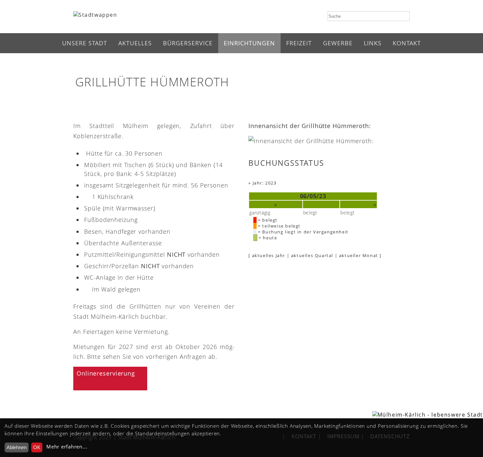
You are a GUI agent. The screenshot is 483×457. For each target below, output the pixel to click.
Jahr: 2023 (265, 183)
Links (372, 43)
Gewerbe (338, 43)
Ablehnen (17, 447)
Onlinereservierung (106, 373)
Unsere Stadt (84, 43)
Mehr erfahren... (66, 446)
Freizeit (299, 43)
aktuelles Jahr (268, 255)
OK (36, 447)
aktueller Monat (358, 255)
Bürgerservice (188, 43)
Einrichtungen (249, 43)
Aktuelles (135, 43)
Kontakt (407, 43)
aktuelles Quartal (312, 255)
